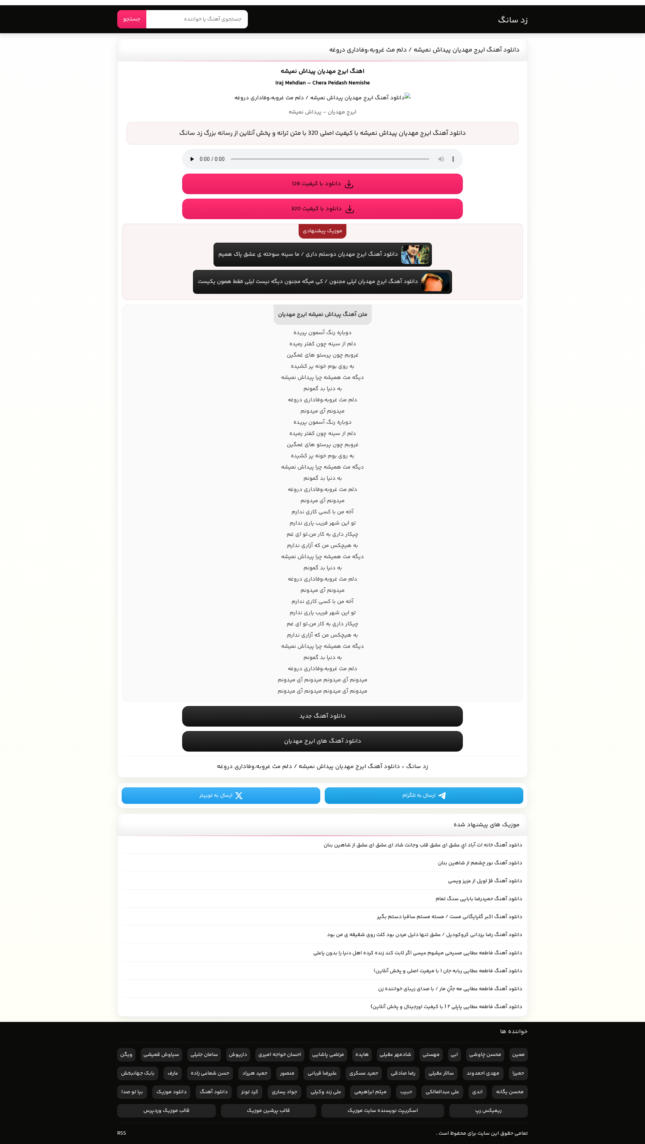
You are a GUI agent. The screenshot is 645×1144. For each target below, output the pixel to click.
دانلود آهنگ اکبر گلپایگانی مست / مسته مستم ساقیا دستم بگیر (449, 917)
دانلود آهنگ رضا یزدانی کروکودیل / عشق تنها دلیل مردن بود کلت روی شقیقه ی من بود (424, 935)
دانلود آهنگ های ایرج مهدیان (322, 741)
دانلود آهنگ (214, 1092)
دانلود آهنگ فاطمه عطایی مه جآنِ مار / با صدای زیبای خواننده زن (450, 989)
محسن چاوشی (485, 1055)
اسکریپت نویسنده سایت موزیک (383, 1111)
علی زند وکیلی (326, 1092)
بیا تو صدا (132, 1092)
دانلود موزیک (171, 1092)
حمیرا (518, 1073)
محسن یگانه (510, 1092)
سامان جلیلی (204, 1055)
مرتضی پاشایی (328, 1055)
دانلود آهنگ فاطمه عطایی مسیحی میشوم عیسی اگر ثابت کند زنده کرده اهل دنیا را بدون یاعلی (417, 953)
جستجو (131, 19)
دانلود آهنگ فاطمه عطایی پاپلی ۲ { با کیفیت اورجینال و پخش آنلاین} (446, 1007)
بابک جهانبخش (138, 1073)
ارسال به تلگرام (419, 796)
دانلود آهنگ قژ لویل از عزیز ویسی (485, 881)
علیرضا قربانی (322, 1073)
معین (518, 1055)
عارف (173, 1073)
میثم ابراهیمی (370, 1092)
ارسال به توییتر (216, 796)
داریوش (238, 1055)
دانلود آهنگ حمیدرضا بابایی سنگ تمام (479, 899)
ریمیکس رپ (488, 1111)
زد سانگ (513, 20)
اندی (477, 1092)
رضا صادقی (403, 1073)
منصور (287, 1073)
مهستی (431, 1055)
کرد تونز (249, 1092)
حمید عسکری (363, 1073)
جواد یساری (284, 1092)
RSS (121, 1133)
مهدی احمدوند (483, 1073)
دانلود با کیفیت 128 (316, 184)
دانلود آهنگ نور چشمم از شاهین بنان (480, 863)
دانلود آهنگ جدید (322, 716)
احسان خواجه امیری (279, 1055)
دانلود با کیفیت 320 (316, 209)
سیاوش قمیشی (161, 1055)
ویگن (126, 1055)
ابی (454, 1055)
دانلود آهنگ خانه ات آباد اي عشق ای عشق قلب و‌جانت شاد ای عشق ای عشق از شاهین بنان (423, 845)
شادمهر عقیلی (395, 1055)
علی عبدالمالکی (442, 1092)
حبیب (406, 1092)
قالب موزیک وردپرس (166, 1111)
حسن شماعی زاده (210, 1073)
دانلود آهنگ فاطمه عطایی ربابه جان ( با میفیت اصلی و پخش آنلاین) (448, 971)
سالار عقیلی (441, 1073)
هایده (362, 1055)
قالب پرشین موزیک (268, 1111)
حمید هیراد (254, 1073)
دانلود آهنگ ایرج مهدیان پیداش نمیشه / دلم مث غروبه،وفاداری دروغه (424, 50)
